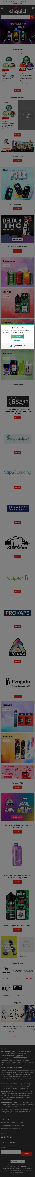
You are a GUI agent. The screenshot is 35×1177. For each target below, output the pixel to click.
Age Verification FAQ (17, 340)
